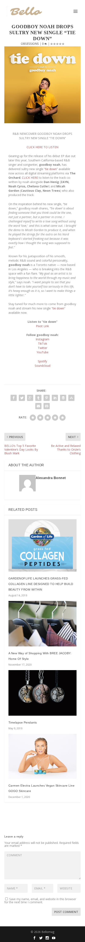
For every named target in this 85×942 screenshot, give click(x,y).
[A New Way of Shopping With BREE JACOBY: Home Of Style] (42, 623)
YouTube (42, 352)
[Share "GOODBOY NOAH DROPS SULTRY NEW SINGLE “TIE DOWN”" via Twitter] (22, 398)
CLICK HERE (30, 178)
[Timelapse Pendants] (42, 693)
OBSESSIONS (30, 44)
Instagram (42, 339)
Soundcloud (42, 366)
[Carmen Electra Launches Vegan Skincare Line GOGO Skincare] (42, 756)
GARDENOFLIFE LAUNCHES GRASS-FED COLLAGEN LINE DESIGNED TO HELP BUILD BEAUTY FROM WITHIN (40, 584)
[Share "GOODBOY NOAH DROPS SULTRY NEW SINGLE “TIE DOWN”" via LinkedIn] (55, 398)
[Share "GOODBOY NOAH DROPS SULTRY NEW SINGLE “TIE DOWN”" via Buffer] (63, 398)
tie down (51, 169)
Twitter (42, 348)
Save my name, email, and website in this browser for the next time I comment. (40, 900)
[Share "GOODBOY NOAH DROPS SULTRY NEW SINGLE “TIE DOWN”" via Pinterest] (46, 398)
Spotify (42, 361)
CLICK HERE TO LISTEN (42, 147)
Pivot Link (42, 326)
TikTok (42, 343)
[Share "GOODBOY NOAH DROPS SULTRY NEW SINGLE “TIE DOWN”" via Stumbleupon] (71, 398)
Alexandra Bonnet (51, 478)
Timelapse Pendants (22, 722)
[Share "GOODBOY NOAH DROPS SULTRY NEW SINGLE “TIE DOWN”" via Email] (38, 406)
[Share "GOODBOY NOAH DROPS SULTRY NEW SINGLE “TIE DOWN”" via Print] (46, 406)
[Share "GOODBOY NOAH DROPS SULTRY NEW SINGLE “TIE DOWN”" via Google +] (30, 398)
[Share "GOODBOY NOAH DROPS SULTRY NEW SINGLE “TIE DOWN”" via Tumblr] (38, 398)
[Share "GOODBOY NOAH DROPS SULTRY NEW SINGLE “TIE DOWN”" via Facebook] (13, 398)
